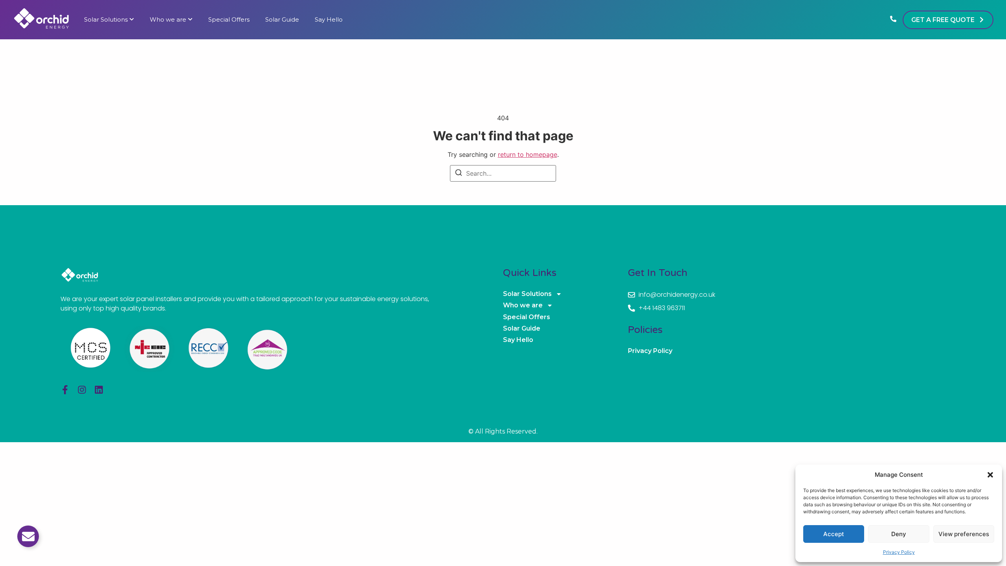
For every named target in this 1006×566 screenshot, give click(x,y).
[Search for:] (503, 173)
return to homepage (527, 154)
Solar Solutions (106, 19)
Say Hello (329, 19)
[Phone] (893, 19)
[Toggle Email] (28, 536)
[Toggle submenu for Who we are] (189, 19)
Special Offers (229, 19)
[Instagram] (81, 389)
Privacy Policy (899, 552)
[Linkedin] (98, 389)
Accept (833, 534)
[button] (990, 475)
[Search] (458, 173)
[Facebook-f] (65, 389)
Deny (898, 534)
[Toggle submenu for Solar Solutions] (131, 19)
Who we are (168, 19)
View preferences (963, 534)
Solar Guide (282, 19)
